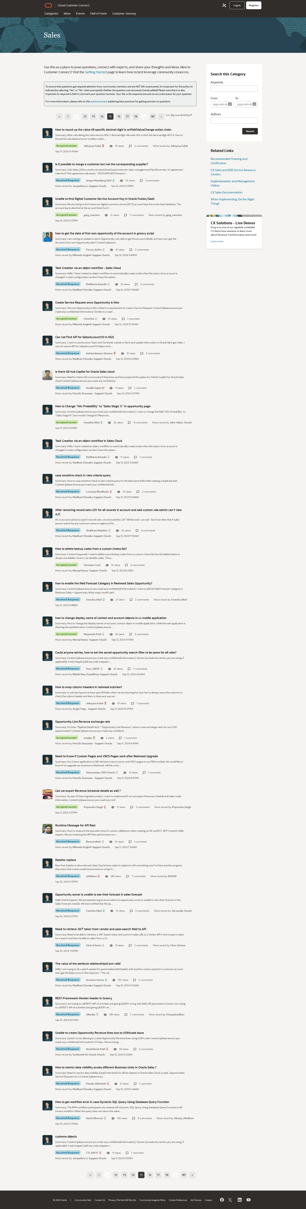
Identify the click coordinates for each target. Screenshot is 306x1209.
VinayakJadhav (175, 1014)
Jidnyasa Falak (92, 146)
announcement (99, 101)
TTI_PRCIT (92, 1152)
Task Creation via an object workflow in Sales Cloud (88, 441)
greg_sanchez (92, 215)
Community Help (83, 1200)
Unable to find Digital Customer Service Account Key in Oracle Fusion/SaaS (104, 199)
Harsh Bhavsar (94, 1118)
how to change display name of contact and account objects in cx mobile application (110, 618)
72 (85, 116)
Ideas (67, 13)
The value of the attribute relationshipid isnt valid (88, 963)
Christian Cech (92, 565)
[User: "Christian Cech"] (47, 552)
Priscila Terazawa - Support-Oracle (92, 393)
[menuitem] (237, 5)
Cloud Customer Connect (73, 5)
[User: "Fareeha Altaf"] (47, 410)
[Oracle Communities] (224, 5)
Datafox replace (65, 860)
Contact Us (100, 1200)
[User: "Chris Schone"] (47, 933)
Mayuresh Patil (92, 634)
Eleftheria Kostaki (96, 284)
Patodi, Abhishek (96, 1083)
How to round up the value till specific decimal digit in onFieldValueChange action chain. (113, 129)
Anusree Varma (95, 980)
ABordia (90, 1014)
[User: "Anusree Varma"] (47, 967)
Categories (51, 13)
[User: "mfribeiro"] (47, 863)
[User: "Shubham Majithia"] (47, 513)
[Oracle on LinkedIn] (239, 1200)
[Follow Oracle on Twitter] (230, 1200)
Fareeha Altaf (92, 422)
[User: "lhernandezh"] (47, 829)
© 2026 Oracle (60, 1200)
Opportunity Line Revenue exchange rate (82, 721)
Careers (208, 1200)
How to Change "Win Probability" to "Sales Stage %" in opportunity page (103, 406)
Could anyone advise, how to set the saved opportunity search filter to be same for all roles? (116, 652)
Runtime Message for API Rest (75, 825)
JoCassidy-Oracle (181, 910)
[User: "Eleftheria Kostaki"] (47, 271)
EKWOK (172, 876)
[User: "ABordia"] (47, 1002)
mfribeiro (91, 876)
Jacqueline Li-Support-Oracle (89, 186)
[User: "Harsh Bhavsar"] (47, 1105)
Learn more (217, 241)
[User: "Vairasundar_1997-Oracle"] (47, 760)
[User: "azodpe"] (47, 725)
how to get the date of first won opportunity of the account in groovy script (104, 233)
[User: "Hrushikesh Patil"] (47, 1036)
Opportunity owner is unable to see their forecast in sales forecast (98, 894)
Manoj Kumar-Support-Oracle (90, 570)
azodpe (88, 738)
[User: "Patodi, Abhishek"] (47, 1071)
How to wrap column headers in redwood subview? (88, 687)
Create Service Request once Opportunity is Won (87, 302)
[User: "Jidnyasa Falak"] (47, 133)
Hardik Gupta (93, 388)
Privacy (112, 1200)
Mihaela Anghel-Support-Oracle (91, 255)
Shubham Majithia (96, 530)
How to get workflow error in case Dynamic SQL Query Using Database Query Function (112, 1102)
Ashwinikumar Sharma (99, 353)
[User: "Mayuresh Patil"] (47, 621)
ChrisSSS (89, 318)
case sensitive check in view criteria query (83, 475)
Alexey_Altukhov (184, 1118)
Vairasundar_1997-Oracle (100, 772)
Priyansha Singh (93, 807)
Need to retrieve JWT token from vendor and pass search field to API (100, 929)
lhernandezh (93, 841)
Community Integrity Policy (152, 1200)
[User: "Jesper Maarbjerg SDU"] (47, 168)
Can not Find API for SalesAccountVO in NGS (84, 337)
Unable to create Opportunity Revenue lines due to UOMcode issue (99, 1033)
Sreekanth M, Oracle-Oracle (89, 1054)
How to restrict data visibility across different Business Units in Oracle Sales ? (106, 1067)
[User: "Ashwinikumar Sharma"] (47, 341)
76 (119, 116)
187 (153, 116)
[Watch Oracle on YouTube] (248, 1200)
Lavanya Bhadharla (97, 491)
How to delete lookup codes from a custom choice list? (91, 549)
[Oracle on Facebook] (221, 1200)
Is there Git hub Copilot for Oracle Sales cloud (85, 371)
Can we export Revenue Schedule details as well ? (88, 791)
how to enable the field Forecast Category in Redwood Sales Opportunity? (103, 583)
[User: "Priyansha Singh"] (47, 794)
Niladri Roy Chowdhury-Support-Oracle (95, 674)
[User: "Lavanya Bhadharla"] (47, 479)
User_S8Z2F (93, 668)
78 (135, 116)
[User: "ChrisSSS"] (47, 306)
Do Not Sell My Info (127, 1200)
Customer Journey (124, 13)
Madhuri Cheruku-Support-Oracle (92, 289)
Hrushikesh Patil (95, 1049)
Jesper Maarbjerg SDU (99, 180)
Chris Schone (93, 945)
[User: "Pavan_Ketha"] (47, 237)
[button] (181, 114)
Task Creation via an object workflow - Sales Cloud (88, 268)
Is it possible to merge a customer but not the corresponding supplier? (101, 164)
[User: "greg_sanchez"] (47, 202)
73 (93, 116)
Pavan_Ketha (94, 249)
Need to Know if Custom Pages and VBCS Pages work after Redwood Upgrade (106, 756)
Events (80, 13)
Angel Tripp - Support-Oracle (89, 708)
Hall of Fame (98, 13)
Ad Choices (196, 1200)
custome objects (66, 1136)
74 (102, 116)
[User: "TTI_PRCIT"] (47, 1140)
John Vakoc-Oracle (181, 422)
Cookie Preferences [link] (178, 1200)
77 (127, 116)
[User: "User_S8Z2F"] (47, 656)
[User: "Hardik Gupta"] (47, 375)
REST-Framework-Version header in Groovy (83, 998)
